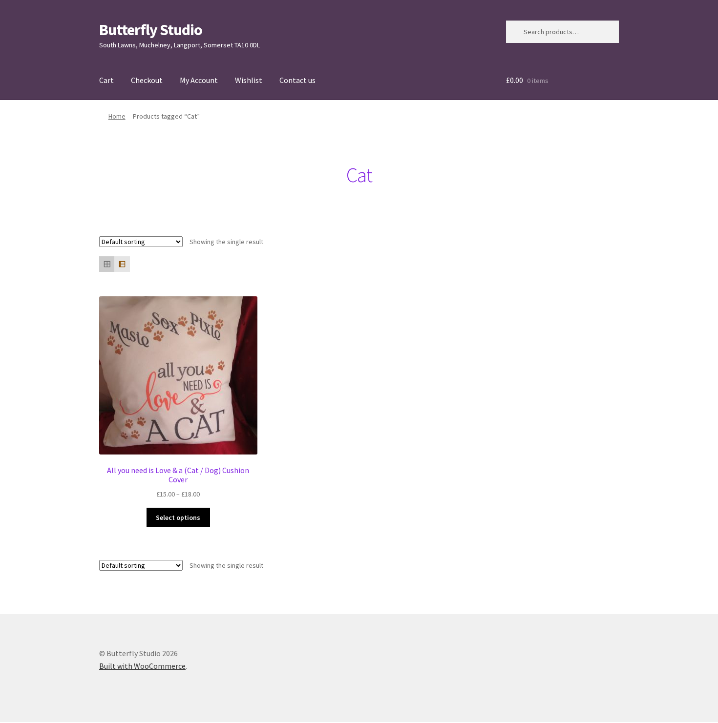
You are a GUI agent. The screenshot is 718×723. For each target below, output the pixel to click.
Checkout (147, 80)
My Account (199, 80)
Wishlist (248, 80)
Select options (178, 517)
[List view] (121, 263)
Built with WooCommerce (142, 666)
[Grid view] (106, 263)
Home (117, 116)
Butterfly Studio (150, 30)
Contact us (297, 80)
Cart (106, 80)
